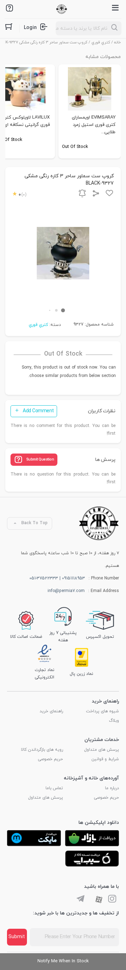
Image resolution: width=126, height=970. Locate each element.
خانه (117, 42)
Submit (16, 937)
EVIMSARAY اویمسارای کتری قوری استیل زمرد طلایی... (93, 124)
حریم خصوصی (50, 759)
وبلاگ (114, 720)
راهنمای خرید (51, 711)
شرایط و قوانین (105, 759)
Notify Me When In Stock (63, 961)
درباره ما (112, 788)
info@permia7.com (66, 591)
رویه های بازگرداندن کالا (42, 750)
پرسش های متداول (101, 750)
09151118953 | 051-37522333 (57, 578)
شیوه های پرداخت (102, 711)
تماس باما (54, 788)
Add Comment (38, 411)
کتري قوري (100, 42)
